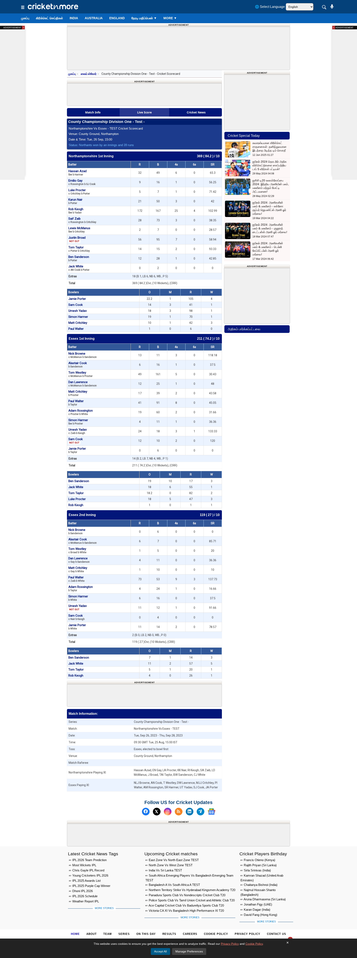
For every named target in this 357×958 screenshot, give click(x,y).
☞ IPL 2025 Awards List (85, 880)
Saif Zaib (82, 220)
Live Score (144, 112)
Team (107, 933)
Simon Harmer (78, 317)
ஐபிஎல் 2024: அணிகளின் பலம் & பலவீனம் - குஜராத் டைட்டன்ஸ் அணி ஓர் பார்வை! (269, 228)
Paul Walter (76, 329)
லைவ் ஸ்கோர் (88, 73)
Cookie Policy (216, 933)
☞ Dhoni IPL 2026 (81, 891)
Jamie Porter (77, 299)
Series (124, 933)
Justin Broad (77, 239)
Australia (94, 18)
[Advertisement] (144, 694)
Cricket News (196, 112)
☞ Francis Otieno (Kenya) (257, 860)
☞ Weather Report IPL (84, 901)
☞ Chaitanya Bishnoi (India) (258, 885)
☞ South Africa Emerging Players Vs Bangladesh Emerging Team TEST (189, 876)
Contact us (276, 933)
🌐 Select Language (270, 6)
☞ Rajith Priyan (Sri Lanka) (258, 865)
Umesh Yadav (77, 311)
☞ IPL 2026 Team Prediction (88, 860)
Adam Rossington (80, 412)
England (117, 18)
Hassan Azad (77, 172)
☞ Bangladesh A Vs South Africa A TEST (172, 885)
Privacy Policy (247, 933)
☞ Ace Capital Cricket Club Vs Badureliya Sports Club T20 (184, 905)
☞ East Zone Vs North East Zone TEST (172, 860)
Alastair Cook (77, 364)
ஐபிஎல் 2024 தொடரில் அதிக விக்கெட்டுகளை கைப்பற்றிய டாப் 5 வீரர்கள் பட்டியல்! (269, 165)
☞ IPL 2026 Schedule (83, 896)
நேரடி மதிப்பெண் (144, 18)
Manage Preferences (189, 951)
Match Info (93, 112)
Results (169, 933)
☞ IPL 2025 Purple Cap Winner (89, 886)
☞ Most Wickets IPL (82, 865)
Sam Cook (75, 305)
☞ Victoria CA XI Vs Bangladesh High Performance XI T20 (184, 910)
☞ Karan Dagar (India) (255, 909)
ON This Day (146, 933)
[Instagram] (167, 811)
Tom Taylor (79, 248)
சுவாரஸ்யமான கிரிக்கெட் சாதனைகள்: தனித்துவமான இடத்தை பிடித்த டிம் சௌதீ (269, 146)
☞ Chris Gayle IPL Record (86, 870)
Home (75, 933)
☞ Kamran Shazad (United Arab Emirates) (261, 876)
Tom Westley (80, 374)
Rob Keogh (75, 210)
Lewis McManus (79, 229)
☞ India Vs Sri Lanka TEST (163, 870)
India (74, 18)
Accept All (160, 951)
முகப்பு (25, 18)
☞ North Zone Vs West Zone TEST (169, 865)
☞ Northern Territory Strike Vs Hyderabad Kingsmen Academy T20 (190, 890)
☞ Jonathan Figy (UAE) (256, 904)
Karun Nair (75, 201)
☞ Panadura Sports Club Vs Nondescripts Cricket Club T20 (185, 895)
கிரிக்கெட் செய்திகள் (49, 18)
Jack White (78, 268)
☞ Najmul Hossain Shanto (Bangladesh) (258, 890)
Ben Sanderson (78, 258)
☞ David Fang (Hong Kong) (258, 914)
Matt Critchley (77, 323)
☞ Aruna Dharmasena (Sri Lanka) (263, 899)
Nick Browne (82, 355)
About (91, 933)
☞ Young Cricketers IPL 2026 (88, 875)
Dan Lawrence (82, 383)
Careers (190, 933)
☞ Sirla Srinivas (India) (255, 870)
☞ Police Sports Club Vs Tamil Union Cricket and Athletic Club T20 (190, 900)
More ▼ (170, 18)
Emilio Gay (81, 182)
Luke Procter (79, 191)
